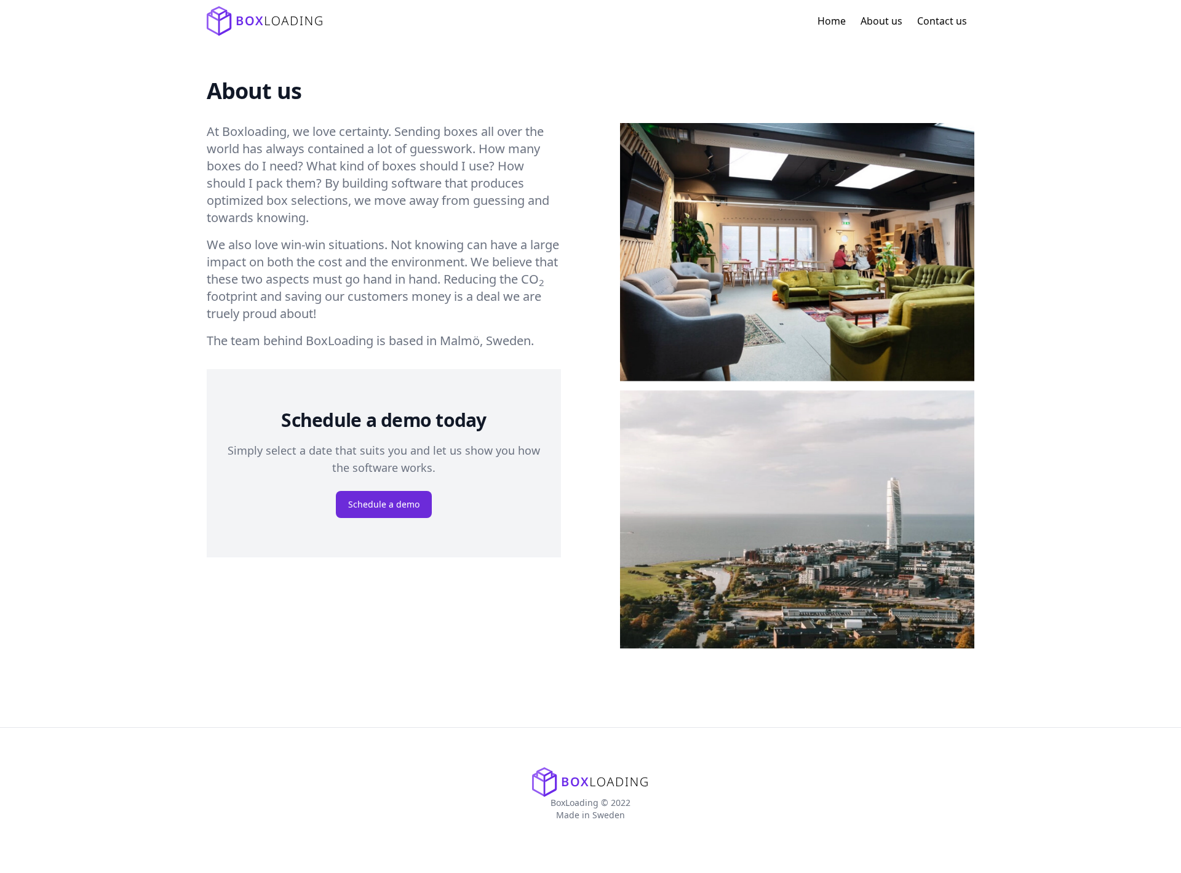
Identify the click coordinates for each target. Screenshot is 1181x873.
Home (831, 21)
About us (881, 21)
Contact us (942, 21)
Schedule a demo (384, 504)
